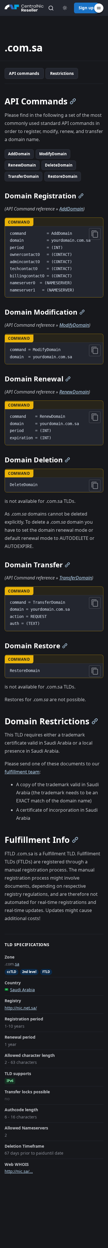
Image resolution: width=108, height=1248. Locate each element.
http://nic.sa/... (19, 1171)
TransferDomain (23, 176)
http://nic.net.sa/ (21, 1008)
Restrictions (62, 73)
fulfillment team (22, 772)
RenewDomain (22, 165)
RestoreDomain (62, 176)
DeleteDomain (59, 165)
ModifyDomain (53, 153)
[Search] (51, 8)
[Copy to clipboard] (95, 234)
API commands (24, 73)
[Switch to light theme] (64, 8)
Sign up (86, 7)
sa (17, 964)
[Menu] (98, 8)
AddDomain (19, 153)
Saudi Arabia (22, 989)
